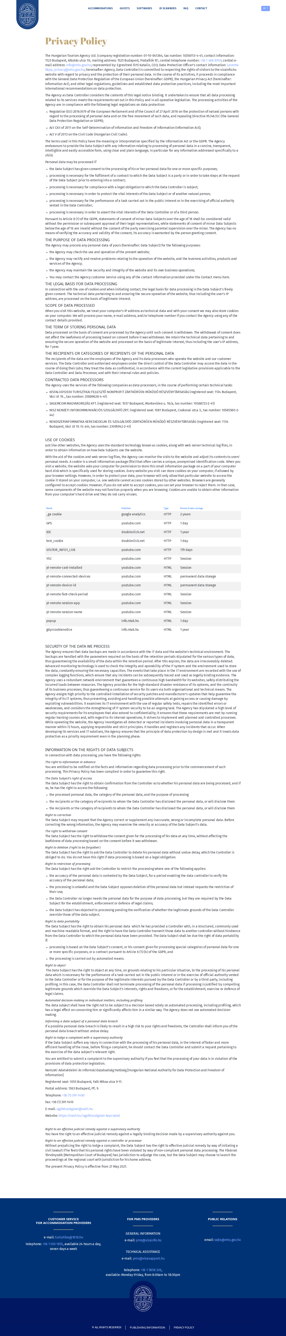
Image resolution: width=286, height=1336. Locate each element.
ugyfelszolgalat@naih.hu (75, 1109)
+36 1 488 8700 (211, 60)
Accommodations (100, 8)
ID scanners (167, 8)
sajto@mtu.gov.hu (227, 1240)
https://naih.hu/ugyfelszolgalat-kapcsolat (89, 1116)
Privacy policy (184, 1327)
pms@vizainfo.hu (148, 1240)
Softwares (144, 8)
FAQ (185, 8)
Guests (125, 8)
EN (264, 8)
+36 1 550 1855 (53, 1244)
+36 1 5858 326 (150, 1270)
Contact (201, 8)
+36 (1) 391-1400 (73, 1095)
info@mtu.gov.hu (78, 65)
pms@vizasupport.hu (149, 1258)
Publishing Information (147, 1327)
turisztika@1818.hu (69, 1237)
